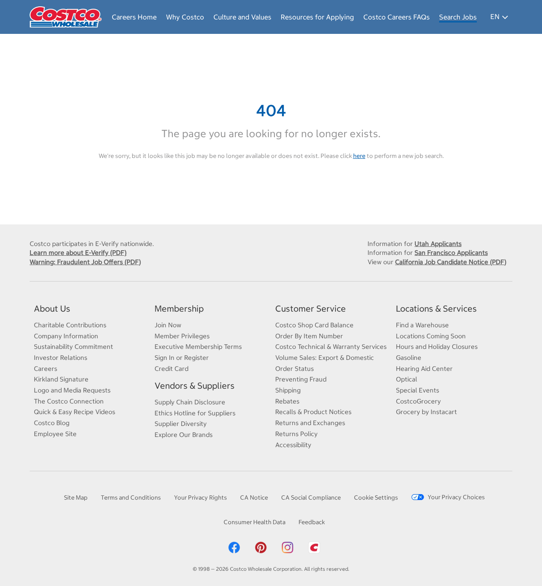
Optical (406, 379)
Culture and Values (242, 17)
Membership (179, 308)
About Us (52, 308)
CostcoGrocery (418, 401)
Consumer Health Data (254, 522)
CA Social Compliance (311, 497)
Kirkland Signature (61, 379)
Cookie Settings (376, 497)
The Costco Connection (69, 401)
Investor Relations (60, 358)
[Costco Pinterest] (261, 547)
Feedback (312, 522)
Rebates (287, 401)
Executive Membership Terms (198, 347)
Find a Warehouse (422, 325)
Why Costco (185, 17)
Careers (45, 369)
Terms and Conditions (131, 497)
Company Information (66, 336)
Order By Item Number (309, 336)
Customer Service (310, 308)
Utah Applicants (438, 244)
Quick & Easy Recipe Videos (74, 412)
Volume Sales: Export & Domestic (324, 358)
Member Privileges (182, 336)
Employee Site (55, 434)
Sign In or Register (182, 358)
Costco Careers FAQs (396, 17)
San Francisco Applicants (451, 253)
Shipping (288, 390)
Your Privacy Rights (200, 497)
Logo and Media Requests (72, 390)
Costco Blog (51, 423)
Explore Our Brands (184, 435)
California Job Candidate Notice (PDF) (450, 262)
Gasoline (408, 358)
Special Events (417, 390)
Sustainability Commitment (73, 347)
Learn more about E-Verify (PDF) (78, 253)
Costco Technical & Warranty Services (331, 347)
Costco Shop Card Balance (314, 325)
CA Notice (254, 497)
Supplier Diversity (181, 424)
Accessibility (293, 445)
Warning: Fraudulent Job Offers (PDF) (85, 262)
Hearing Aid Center (424, 369)
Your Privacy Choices (456, 497)
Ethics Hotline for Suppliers (195, 413)
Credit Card (171, 369)
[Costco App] (314, 547)
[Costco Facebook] (234, 547)
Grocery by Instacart (426, 412)
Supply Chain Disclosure (190, 402)
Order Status (294, 369)
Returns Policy (296, 434)
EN (494, 16)
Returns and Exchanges (310, 423)
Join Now (168, 325)
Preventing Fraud (300, 379)
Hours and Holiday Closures (437, 347)
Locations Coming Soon (431, 336)
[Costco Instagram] (287, 547)
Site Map (76, 497)
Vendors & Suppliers (195, 385)
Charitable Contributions (70, 325)
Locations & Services (436, 308)
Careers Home (134, 17)
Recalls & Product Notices (313, 412)
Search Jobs (458, 17)
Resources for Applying (317, 17)
